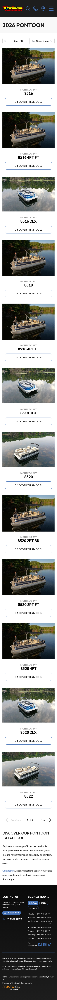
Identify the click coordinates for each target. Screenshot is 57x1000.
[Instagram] (45, 944)
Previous (16, 820)
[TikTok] (50, 944)
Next (43, 820)
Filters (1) (18, 40)
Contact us (8, 870)
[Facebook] (40, 944)
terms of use (16, 969)
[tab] (33, 903)
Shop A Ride (19, 983)
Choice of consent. (29, 969)
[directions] (43, 8)
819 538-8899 (14, 919)
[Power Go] (28, 987)
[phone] (35, 8)
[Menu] (51, 8)
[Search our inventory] (28, 8)
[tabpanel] (40, 926)
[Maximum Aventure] (12, 8)
